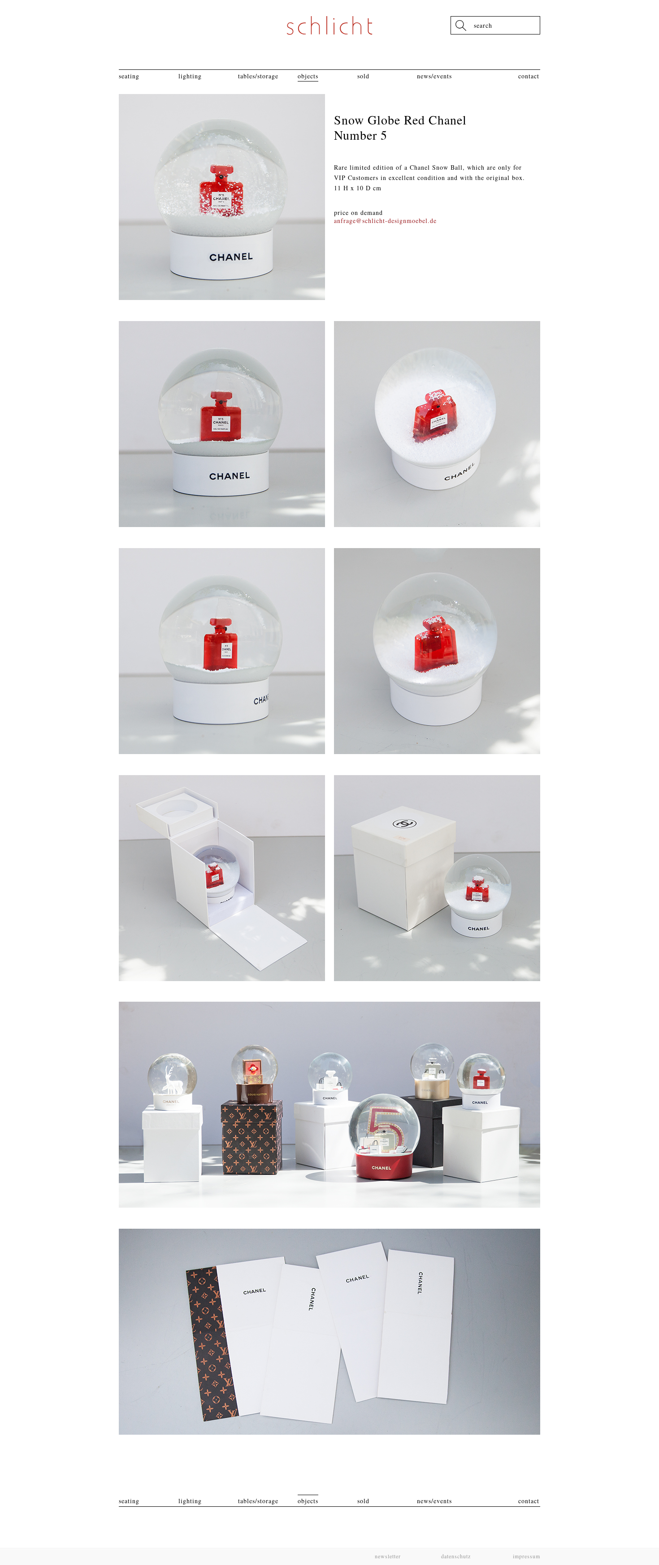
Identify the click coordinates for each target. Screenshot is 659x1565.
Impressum (525, 1556)
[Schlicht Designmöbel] (329, 25)
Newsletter (388, 1556)
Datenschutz (456, 1556)
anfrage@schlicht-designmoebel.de (385, 220)
